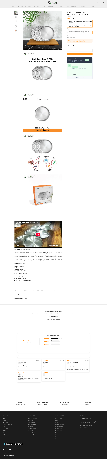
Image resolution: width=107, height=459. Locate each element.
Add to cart (79, 50)
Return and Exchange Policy (33, 418)
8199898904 (86, 427)
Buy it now (80, 53)
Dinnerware (28, 6)
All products (30, 426)
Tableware (74, 6)
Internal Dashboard (59, 438)
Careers (57, 422)
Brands (93, 6)
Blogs (56, 420)
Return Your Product (32, 424)
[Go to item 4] (16, 26)
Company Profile (58, 418)
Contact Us (57, 434)
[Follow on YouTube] (10, 449)
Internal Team (58, 436)
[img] (21, 360)
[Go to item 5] (16, 30)
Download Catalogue (59, 424)
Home (13, 6)
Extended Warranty (32, 428)
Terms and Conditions (32, 432)
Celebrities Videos (59, 426)
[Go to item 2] (16, 17)
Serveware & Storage (39, 6)
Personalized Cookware (32, 434)
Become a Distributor (59, 428)
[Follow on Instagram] (6, 449)
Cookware (20, 6)
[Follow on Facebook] (3, 449)
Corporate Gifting (58, 430)
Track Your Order (31, 422)
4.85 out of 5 (32, 340)
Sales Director (30, 430)
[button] (70, 18)
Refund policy (30, 420)
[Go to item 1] (16, 13)
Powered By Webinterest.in (8, 455)
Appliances (50, 6)
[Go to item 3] (16, 21)
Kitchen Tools (58, 6)
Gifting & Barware (83, 6)
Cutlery (67, 6)
